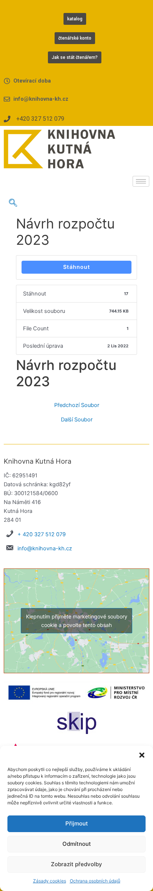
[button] (142, 755)
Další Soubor (76, 420)
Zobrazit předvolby (76, 864)
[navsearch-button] (13, 203)
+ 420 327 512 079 (41, 534)
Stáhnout (76, 267)
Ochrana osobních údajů (95, 881)
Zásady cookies (49, 881)
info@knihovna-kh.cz (44, 548)
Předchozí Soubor (76, 405)
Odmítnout (76, 843)
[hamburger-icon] (141, 181)
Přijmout (76, 823)
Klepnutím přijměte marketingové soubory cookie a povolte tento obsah (76, 620)
